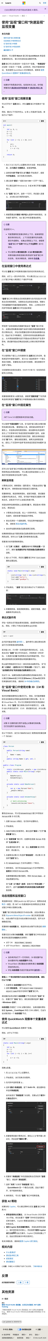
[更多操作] (44, 16)
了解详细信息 (37, 1266)
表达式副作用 (21, 524)
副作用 (19, 642)
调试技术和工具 (36, 88)
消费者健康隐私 (7, 1338)
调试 (23, 16)
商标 (27, 1338)
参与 (30, 1335)
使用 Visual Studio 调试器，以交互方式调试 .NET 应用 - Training (22, 1306)
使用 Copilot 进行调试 (28, 1241)
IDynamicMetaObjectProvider (18, 915)
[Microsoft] (24, 3)
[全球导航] (2, 3)
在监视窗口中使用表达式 (12, 41)
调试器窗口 (10, 1261)
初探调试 (9, 1258)
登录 (44, 3)
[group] (24, 777)
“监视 (10, 244)
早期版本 (16, 1335)
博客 (23, 1335)
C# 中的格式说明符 (31, 681)
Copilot (12, 1206)
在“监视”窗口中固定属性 (12, 47)
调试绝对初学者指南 (19, 88)
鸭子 (3, 904)
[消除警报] (45, 9)
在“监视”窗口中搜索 (10, 44)
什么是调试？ (11, 1252)
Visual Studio (14, 16)
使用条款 (20, 1338)
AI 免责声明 (6, 1335)
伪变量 (36, 258)
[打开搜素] (40, 3)
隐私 (36, 1335)
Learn (4, 16)
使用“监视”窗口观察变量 (12, 38)
